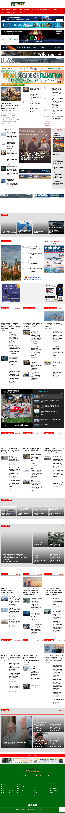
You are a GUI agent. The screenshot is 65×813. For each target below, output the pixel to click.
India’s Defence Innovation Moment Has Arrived (58, 183)
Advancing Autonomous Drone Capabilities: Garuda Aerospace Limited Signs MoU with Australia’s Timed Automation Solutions (58, 336)
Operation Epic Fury (36, 678)
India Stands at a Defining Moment (35, 88)
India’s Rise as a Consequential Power (35, 110)
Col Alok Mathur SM (35, 680)
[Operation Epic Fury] (26, 680)
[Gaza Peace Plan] (26, 686)
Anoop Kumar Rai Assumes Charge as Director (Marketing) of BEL (14, 665)
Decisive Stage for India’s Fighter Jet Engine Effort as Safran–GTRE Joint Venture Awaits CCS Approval (11, 325)
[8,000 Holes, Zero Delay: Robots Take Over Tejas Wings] (35, 145)
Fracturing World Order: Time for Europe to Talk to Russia (36, 270)
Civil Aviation (10, 148)
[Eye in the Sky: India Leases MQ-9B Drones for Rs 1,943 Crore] (47, 362)
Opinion (8, 164)
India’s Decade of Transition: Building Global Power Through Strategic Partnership (57, 102)
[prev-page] (2, 191)
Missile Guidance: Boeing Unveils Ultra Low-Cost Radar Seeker (14, 622)
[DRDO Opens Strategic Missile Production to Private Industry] (11, 582)
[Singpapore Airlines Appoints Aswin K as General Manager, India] (4, 686)
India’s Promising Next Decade (57, 117)
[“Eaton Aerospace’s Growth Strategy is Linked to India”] (56, 539)
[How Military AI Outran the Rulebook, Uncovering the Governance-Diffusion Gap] (56, 227)
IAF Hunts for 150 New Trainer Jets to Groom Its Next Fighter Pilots (10, 450)
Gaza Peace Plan (35, 685)
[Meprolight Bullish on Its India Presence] (40, 539)
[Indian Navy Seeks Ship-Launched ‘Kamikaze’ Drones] (47, 372)
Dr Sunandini (4, 110)
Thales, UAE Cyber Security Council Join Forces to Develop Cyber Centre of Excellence (58, 612)
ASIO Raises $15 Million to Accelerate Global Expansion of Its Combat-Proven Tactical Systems (53, 657)
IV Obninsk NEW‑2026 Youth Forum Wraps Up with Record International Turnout (35, 615)
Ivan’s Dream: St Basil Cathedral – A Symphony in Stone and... (36, 255)
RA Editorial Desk (24, 161)
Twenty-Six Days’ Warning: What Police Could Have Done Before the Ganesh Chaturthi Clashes (54, 591)
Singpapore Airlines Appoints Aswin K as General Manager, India (14, 687)
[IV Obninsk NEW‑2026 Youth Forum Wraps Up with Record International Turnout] (26, 613)
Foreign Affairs (10, 157)
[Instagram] (31, 805)
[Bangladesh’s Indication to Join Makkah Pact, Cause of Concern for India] (3, 152)
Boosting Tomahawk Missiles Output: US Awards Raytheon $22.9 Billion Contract (14, 611)
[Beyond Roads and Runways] (40, 227)
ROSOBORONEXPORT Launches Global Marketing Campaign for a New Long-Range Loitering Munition (12, 135)
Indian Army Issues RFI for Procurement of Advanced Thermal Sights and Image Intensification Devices (36, 459)
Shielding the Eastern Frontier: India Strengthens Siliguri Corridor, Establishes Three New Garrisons (58, 625)
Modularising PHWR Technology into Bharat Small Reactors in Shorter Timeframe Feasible (36, 627)
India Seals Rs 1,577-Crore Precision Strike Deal (32, 449)
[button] (58, 130)
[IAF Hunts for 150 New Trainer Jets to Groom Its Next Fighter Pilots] (11, 441)
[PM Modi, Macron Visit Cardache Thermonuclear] (16, 732)
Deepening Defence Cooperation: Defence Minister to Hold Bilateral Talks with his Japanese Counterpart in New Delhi (36, 351)
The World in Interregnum (33, 262)
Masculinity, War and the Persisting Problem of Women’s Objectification (36, 669)
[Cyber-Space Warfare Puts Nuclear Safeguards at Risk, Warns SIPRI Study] (47, 600)
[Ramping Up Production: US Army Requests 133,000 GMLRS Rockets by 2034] (4, 598)
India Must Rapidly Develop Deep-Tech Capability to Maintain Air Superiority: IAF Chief (14, 471)
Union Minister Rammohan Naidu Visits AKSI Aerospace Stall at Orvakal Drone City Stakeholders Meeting (58, 351)
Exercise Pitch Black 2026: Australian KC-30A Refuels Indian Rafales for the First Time (14, 483)
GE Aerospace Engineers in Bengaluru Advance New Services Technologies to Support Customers (14, 336)
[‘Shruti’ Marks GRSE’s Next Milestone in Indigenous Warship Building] (54, 441)
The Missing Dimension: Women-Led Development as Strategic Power (10, 106)
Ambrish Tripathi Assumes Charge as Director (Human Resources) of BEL (11, 657)
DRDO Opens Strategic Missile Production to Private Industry (9, 590)
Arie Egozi (33, 342)
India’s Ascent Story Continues (35, 102)
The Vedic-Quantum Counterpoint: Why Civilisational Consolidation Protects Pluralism (31, 658)
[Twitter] (34, 805)
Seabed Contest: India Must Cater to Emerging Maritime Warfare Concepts (58, 175)
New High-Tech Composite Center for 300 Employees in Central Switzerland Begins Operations (14, 348)
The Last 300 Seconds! (56, 155)
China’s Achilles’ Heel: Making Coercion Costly (12, 161)
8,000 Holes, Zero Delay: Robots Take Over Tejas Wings (34, 158)
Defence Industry (11, 139)
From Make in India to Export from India (58, 168)
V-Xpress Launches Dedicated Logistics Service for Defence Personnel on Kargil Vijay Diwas (36, 471)
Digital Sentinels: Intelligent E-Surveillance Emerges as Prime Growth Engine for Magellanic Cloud (58, 683)
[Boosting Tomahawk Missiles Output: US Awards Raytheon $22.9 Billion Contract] (4, 610)
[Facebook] (29, 805)
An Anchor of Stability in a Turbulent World (35, 96)
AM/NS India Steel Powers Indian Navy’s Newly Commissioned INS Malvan (58, 473)
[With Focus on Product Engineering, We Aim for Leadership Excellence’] (40, 556)
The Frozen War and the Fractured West (35, 247)
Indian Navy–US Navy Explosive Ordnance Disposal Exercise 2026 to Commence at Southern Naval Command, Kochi (58, 461)
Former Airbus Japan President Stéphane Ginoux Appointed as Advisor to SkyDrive (14, 676)
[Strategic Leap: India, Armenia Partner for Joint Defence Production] (26, 374)
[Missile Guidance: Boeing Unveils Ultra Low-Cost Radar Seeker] (4, 621)
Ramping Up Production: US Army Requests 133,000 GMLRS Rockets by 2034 (15, 599)
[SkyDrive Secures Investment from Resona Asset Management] (3, 144)
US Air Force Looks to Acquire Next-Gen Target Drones (53, 324)
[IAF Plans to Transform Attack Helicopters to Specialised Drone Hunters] (4, 458)
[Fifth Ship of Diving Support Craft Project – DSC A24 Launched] (47, 483)
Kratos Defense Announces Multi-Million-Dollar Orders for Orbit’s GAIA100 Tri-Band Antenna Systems (12, 182)
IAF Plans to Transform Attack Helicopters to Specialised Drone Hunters (14, 459)
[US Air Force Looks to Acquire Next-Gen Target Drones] (54, 316)
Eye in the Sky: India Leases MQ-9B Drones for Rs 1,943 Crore (58, 363)
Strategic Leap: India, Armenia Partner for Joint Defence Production (36, 374)
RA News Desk (12, 341)
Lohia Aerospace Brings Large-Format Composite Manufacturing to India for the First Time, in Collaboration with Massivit (14, 375)
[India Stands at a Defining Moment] (26, 89)
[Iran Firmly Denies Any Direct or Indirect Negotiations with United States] (26, 362)
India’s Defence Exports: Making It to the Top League (58, 161)
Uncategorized (10, 176)
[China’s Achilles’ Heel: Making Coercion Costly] (3, 161)
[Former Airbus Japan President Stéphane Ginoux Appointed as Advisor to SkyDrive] (4, 675)
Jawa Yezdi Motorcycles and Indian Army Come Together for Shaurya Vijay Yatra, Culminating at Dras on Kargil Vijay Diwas (36, 485)
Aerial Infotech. (45, 809)
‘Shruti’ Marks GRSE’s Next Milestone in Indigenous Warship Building (54, 450)
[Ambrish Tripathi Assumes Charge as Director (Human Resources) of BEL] (11, 648)
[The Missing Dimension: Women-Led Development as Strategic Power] (11, 94)
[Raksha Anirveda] (21, 4)
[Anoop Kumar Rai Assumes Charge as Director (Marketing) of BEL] (4, 665)
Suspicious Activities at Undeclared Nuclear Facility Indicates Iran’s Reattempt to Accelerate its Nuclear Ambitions (36, 603)
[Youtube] (36, 805)
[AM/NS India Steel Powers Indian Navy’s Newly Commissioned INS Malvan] (47, 472)
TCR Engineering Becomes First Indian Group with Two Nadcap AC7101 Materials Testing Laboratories (14, 360)
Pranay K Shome (34, 674)
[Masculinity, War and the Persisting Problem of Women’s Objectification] (26, 668)
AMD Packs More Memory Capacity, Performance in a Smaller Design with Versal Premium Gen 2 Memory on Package (58, 669)
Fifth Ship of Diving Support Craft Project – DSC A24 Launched (58, 484)
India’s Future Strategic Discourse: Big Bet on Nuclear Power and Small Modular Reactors (31, 591)
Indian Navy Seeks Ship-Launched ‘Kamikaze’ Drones (58, 372)
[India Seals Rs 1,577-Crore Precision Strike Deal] (32, 441)
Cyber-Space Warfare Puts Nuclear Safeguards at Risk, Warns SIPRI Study (58, 601)
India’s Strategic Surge (57, 111)
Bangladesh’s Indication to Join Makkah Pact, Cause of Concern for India (32, 324)
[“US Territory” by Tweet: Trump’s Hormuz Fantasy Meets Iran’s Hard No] (24, 227)
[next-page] (6, 191)
